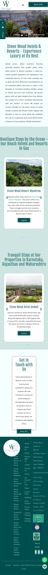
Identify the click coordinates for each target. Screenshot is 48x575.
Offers (26, 474)
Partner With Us (26, 458)
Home (26, 443)
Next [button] (41, 197)
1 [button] (16, 237)
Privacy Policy (26, 508)
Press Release (26, 502)
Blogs (26, 488)
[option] (24, 193)
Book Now (38, 4)
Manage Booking (26, 520)
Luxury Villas (26, 493)
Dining (26, 453)
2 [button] (19, 237)
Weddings (26, 497)
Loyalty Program (26, 514)
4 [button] (26, 237)
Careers (26, 465)
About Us (26, 448)
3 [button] (22, 237)
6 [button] (32, 237)
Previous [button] (7, 197)
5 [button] (29, 237)
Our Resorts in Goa (26, 481)
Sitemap (8, 565)
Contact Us (26, 469)
